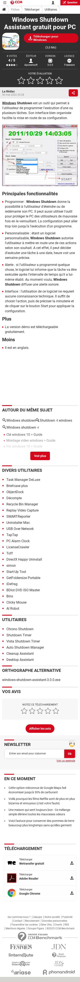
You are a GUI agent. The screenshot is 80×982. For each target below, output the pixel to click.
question (72, 2)
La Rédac (8, 91)
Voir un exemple (66, 760)
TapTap (12, 535)
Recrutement (32, 920)
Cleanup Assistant (20, 654)
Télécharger (32, 9)
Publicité (67, 917)
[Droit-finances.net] (59, 955)
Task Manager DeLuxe (23, 480)
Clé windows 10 (18, 435)
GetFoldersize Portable (23, 578)
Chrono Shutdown (19, 629)
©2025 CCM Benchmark (60, 928)
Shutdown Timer (18, 635)
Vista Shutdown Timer (23, 641)
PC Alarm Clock (18, 541)
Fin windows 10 (18, 446)
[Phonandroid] (59, 972)
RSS (66, 924)
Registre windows (19, 452)
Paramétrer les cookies (25, 924)
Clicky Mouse (16, 602)
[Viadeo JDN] (59, 963)
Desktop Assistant (20, 660)
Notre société (52, 917)
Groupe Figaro (36, 928)
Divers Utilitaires (22, 470)
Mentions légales (15, 928)
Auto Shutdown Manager (25, 647)
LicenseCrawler (17, 547)
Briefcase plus (17, 486)
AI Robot (12, 609)
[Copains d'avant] (21, 963)
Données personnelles (54, 920)
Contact (17, 920)
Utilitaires (51, 9)
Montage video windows (24, 441)
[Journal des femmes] (21, 946)
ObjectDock (15, 492)
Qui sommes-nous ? (19, 917)
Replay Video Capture (22, 510)
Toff (9, 553)
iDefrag (11, 584)
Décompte (14, 498)
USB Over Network (20, 529)
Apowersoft (31, 64)
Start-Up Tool (16, 572)
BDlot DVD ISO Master (23, 590)
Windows (9, 103)
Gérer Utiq (46, 924)
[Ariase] (21, 972)
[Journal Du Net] (59, 946)
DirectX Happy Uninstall (24, 559)
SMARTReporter (18, 516)
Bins (9, 596)
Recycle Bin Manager (22, 504)
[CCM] (16, 2)
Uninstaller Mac (18, 523)
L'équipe (37, 917)
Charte (58, 924)
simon (11, 566)
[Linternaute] (21, 955)
